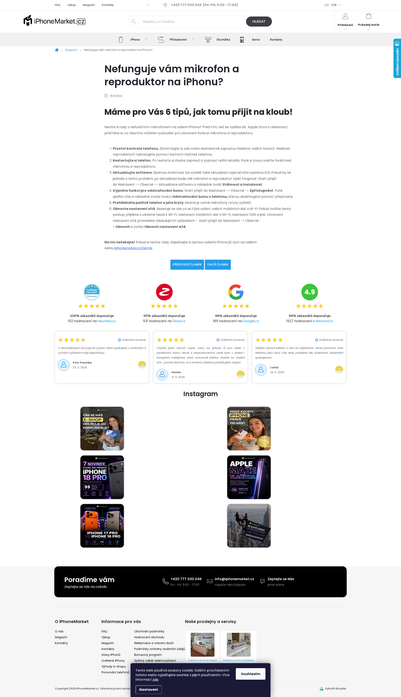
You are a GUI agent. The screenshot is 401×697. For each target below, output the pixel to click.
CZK (334, 5)
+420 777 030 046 (186, 579)
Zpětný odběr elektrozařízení (155, 661)
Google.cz (251, 321)
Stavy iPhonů (111, 655)
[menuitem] (133, 39)
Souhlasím (250, 673)
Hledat (258, 21)
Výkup (71, 5)
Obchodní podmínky (149, 631)
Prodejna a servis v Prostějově (238, 660)
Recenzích (324, 321)
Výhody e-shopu (114, 666)
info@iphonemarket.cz (234, 579)
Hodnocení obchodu (149, 637)
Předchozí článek (187, 265)
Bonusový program (148, 655)
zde (155, 679)
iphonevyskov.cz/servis (133, 248)
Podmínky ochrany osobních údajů (159, 649)
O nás (59, 631)
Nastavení (148, 689)
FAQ (57, 5)
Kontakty (108, 5)
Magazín (89, 5)
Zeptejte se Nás (281, 579)
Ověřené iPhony (113, 661)
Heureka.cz (107, 321)
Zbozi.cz (179, 321)
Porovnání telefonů (115, 672)
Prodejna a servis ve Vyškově (202, 660)
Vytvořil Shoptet (335, 689)
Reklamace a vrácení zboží (154, 643)
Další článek (217, 265)
